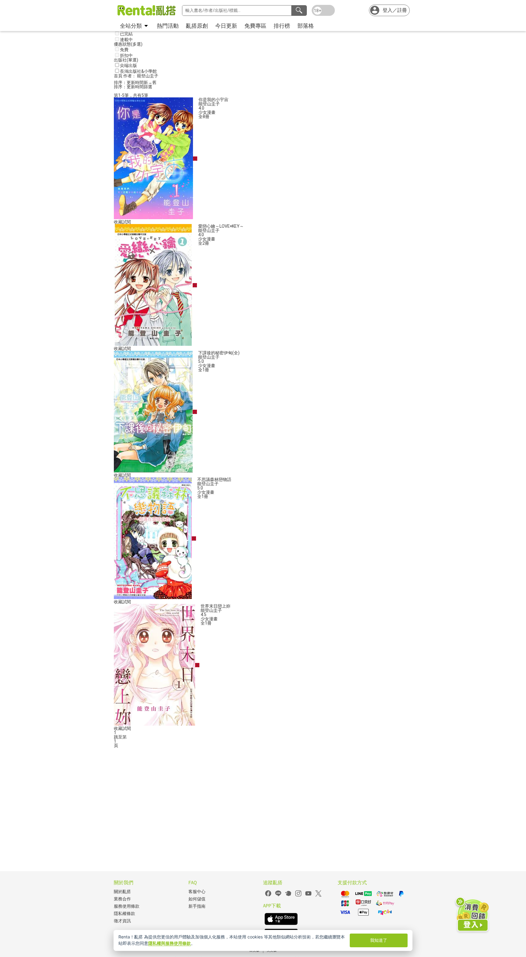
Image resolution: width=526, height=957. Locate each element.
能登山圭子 (209, 103)
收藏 (118, 222)
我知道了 (378, 940)
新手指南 (196, 906)
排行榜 (282, 26)
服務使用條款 (126, 906)
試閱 (126, 221)
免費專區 (255, 26)
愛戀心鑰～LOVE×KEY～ (221, 226)
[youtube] (308, 895)
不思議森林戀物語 (214, 479)
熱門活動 (168, 26)
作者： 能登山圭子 (140, 75)
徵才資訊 (122, 921)
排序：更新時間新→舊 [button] (135, 82)
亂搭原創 (197, 26)
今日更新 (226, 26)
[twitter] (318, 895)
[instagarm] (298, 895)
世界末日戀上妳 (215, 606)
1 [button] (115, 741)
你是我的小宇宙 (213, 99)
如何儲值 (196, 899)
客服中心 (196, 891)
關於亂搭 (122, 891)
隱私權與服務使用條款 (169, 943)
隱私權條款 (124, 913)
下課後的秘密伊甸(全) (219, 352)
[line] (278, 895)
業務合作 (122, 899)
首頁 (118, 75)
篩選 (148, 87)
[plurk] (288, 895)
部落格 (305, 26)
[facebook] (268, 895)
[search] (299, 10)
